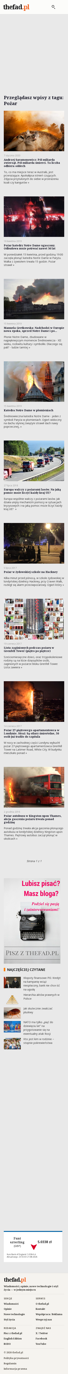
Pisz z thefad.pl (13, 1333)
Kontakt (40, 1309)
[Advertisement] (34, 50)
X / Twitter (42, 1333)
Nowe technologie (14, 1314)
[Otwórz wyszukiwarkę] (52, 7)
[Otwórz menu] (61, 7)
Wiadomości (11, 1303)
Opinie (8, 1309)
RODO (7, 1344)
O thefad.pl (42, 1303)
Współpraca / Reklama (49, 1314)
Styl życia (9, 1319)
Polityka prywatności (16, 1358)
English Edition (13, 1338)
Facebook (41, 1338)
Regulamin (10, 1363)
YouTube (41, 1344)
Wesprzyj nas (44, 1319)
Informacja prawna (15, 1368)
